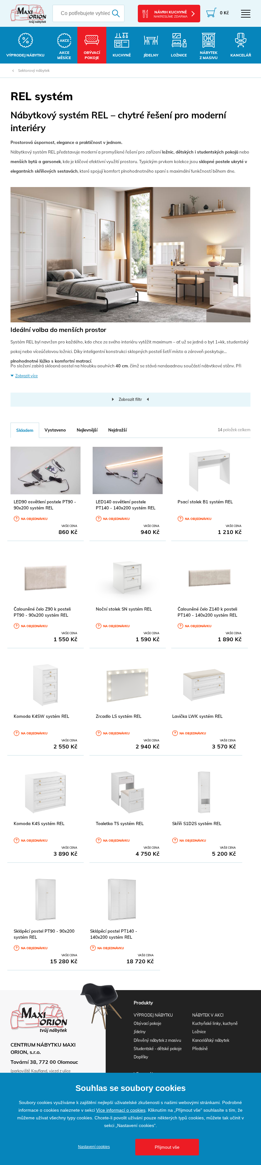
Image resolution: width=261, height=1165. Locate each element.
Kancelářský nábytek (210, 1040)
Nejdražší (117, 429)
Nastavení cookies (94, 1147)
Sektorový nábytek (34, 70)
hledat (117, 13)
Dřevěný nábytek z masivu (157, 1040)
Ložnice (199, 1031)
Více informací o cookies (120, 1110)
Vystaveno (55, 429)
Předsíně (200, 1048)
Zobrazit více (26, 375)
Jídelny (140, 1031)
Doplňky (141, 1057)
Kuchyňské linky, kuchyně (215, 1023)
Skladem (24, 430)
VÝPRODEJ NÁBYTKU (153, 1015)
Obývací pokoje (147, 1023)
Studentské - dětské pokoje (158, 1048)
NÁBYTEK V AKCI (207, 1015)
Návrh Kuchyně (170, 14)
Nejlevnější (87, 429)
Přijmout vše (167, 1147)
